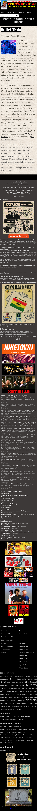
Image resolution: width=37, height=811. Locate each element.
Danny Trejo (3, 685)
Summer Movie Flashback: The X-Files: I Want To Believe (17, 514)
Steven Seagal (23, 658)
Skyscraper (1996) (6, 505)
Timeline (3, 652)
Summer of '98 (32, 703)
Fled (2, 518)
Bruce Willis (22, 643)
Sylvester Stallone (24, 665)
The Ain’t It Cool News (25, 737)
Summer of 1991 (17, 706)
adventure (5, 676)
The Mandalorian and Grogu (9, 526)
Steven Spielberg (24, 662)
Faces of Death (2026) (15, 471)
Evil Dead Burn (5, 525)
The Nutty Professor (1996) (8, 537)
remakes (33, 694)
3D (1, 676)
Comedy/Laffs (20, 167)
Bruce (12, 679)
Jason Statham (32, 688)
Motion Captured (5, 735)
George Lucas (13, 688)
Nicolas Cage (23, 655)
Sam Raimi (17, 697)
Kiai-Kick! (31, 729)
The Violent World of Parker (8, 719)
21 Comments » (7, 170)
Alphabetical (9, 646)
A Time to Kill (9, 398)
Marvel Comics (12, 691)
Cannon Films (32, 679)
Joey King (11, 156)
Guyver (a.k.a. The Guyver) (9, 504)
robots (10, 697)
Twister (3, 535)
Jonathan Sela (21, 156)
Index (2, 646)
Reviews (21, 12)
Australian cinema (31, 676)
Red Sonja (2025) (6, 509)
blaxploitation (4, 679)
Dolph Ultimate (22, 729)
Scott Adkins (11, 700)
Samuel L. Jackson (29, 697)
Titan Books (21, 719)
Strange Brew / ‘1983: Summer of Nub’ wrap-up (22, 441)
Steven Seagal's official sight (8, 737)
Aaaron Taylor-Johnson (22, 144)
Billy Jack (3, 726)
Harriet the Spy (5, 533)
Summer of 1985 (5, 706)
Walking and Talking (6, 513)
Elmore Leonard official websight (9, 716)
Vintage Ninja (29, 740)
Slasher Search (7, 703)
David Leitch (17, 150)
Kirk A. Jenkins (15, 159)
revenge (3, 697)
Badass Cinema (11, 12)
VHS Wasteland (19, 740)
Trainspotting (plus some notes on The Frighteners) (15, 511)
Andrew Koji (6, 147)
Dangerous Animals (18, 453)
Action (11, 167)
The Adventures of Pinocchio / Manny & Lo (21, 416)
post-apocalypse (22, 694)
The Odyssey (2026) (7, 500)
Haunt (2, 502)
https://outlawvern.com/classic (18, 809)
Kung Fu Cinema (5, 732)
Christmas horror (17, 682)
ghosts (19, 688)
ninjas (13, 694)
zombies (19, 709)
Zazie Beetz (13, 164)
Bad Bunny (16, 147)
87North (9, 144)
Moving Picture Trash (18, 735)
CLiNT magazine (5, 750)
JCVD (2, 691)
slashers (31, 700)
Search (29, 12)
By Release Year (6, 649)
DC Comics (11, 685)
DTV (20, 634)
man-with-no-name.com (18, 732)
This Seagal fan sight (6, 740)
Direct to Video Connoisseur (8, 729)
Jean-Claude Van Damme (26, 652)
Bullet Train (11, 29)
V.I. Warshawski (5, 507)
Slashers (26, 634)
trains (29, 162)
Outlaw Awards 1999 (7, 637)
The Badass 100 (5, 634)
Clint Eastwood (23, 646)
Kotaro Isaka (28, 159)
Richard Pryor (30, 735)
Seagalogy (21, 700)
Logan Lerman (6, 162)
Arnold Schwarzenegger (26, 640)
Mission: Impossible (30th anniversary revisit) (14, 532)
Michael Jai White (25, 691)
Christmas (5, 682)
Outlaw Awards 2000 (7, 640)
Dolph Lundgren (23, 649)
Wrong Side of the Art (6, 743)
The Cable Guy (5, 539)
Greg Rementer (18, 153)
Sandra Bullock (19, 162)
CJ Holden (4, 441)
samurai (2, 700)
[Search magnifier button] (17, 16)
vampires (3, 709)
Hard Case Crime (26, 716)
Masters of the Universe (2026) (10, 516)
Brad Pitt (24, 147)
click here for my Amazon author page (18, 250)
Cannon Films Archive (14, 726)
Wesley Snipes (23, 668)
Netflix (35, 691)
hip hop (24, 688)
